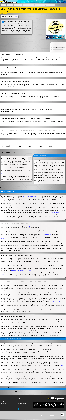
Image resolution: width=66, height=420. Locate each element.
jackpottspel (40, 4)
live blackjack (56, 301)
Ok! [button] (62, 414)
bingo (3, 4)
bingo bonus (31, 226)
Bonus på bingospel (58, 49)
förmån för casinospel (29, 196)
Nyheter (3, 403)
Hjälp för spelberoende (8, 406)
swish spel (18, 4)
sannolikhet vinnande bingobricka (22, 270)
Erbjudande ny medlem (59, 47)
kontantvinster (28, 4)
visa (16, 16)
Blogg (2, 401)
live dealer (50, 4)
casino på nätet (45, 234)
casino (10, 4)
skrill (3, 238)
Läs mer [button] (52, 415)
